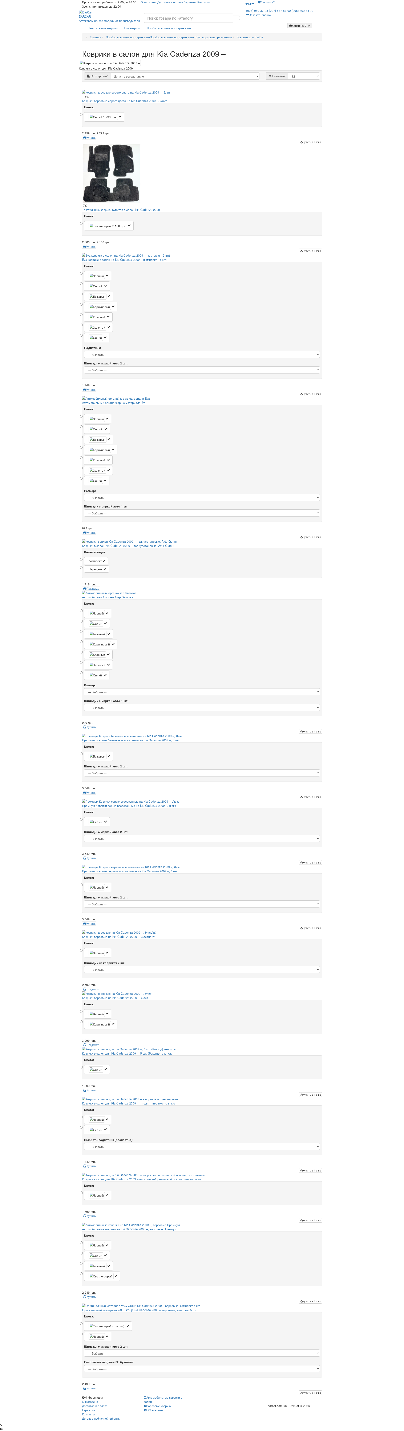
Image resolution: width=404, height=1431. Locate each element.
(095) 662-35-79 (303, 10)
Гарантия (190, 2)
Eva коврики (132, 28)
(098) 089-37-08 (257, 10)
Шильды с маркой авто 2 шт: (106, 363)
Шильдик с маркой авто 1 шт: (106, 506)
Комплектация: (95, 552)
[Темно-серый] (109, 225)
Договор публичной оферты (101, 1418)
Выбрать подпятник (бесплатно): (108, 1140)
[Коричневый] (100, 306)
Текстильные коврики (103, 28)
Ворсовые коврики (158, 1406)
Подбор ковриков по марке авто (169, 28)
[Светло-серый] (102, 1276)
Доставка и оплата (170, 2)
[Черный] (97, 275)
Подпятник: (92, 347)
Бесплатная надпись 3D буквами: (109, 1362)
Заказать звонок (260, 15)
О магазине (149, 2)
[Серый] (104, 117)
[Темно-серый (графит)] (108, 1326)
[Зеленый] (98, 327)
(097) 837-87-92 (280, 10)
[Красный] (98, 317)
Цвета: (89, 107)
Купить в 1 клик (312, 142)
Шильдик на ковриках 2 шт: (104, 963)
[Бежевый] (98, 296)
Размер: (90, 491)
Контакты (203, 2)
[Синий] (96, 337)
